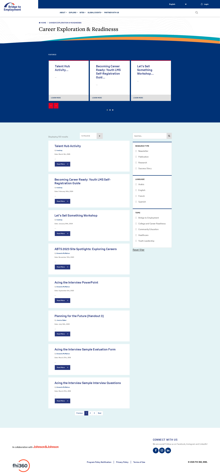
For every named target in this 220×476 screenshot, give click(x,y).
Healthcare (143, 235)
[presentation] (51, 105)
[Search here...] (169, 136)
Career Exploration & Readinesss (65, 23)
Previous (79, 413)
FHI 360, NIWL (201, 462)
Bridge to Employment (148, 217)
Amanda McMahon (63, 253)
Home (43, 23)
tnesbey (59, 150)
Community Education (148, 229)
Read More (61, 164)
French (141, 196)
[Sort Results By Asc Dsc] (91, 136)
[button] (107, 110)
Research (142, 162)
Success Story (144, 168)
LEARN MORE (56, 98)
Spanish (142, 201)
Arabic (141, 184)
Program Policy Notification (99, 462)
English (141, 190)
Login (206, 4)
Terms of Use (139, 462)
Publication (143, 156)
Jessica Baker (61, 320)
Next (99, 413)
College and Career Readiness (152, 223)
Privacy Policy (122, 462)
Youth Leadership (146, 241)
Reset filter (138, 249)
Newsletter (143, 151)
